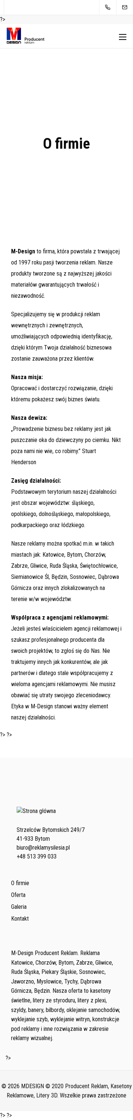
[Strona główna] (36, 817)
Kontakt (20, 918)
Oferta (18, 894)
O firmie (20, 883)
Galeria (19, 906)
